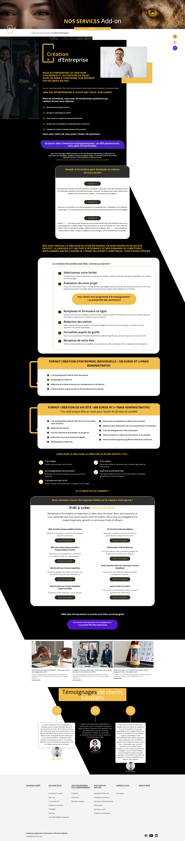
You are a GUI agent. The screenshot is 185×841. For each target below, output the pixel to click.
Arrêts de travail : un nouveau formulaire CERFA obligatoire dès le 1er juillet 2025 (130, 671)
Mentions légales (61, 833)
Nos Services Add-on (44, 33)
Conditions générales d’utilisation (39, 833)
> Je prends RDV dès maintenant (104, 299)
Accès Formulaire (65, 540)
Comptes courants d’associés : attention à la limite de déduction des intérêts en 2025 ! (92, 671)
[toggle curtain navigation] (92, 29)
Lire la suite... (36, 680)
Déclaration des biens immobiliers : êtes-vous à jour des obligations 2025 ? (50, 671)
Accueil (33, 33)
